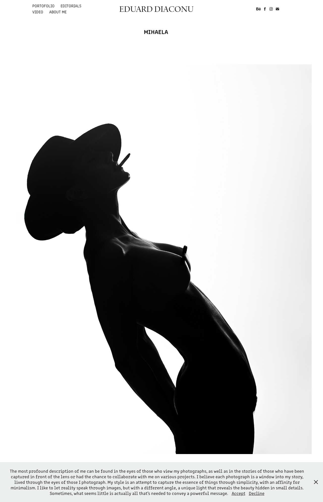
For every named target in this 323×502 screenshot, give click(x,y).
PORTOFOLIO (43, 5)
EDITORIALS (71, 5)
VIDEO (37, 11)
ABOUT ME (58, 11)
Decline (256, 493)
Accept (238, 493)
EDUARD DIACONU (156, 9)
